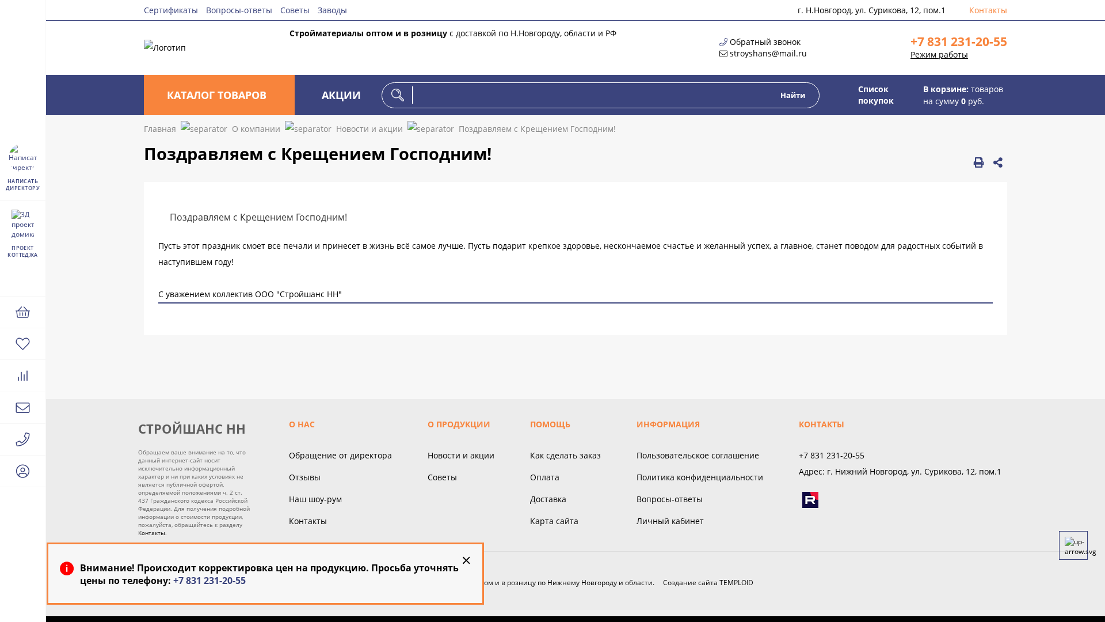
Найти (792, 95)
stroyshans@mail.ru (768, 53)
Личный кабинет (670, 520)
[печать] (978, 162)
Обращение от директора (340, 455)
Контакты (988, 10)
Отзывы (305, 477)
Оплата (544, 477)
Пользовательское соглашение (698, 455)
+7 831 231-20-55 (958, 41)
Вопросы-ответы (239, 10)
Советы (295, 10)
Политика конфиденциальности (700, 477)
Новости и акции (461, 455)
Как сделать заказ (565, 455)
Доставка (548, 499)
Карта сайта (554, 520)
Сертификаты (171, 10)
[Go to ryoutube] (810, 499)
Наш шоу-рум (315, 499)
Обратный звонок (765, 41)
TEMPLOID (736, 582)
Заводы (332, 10)
